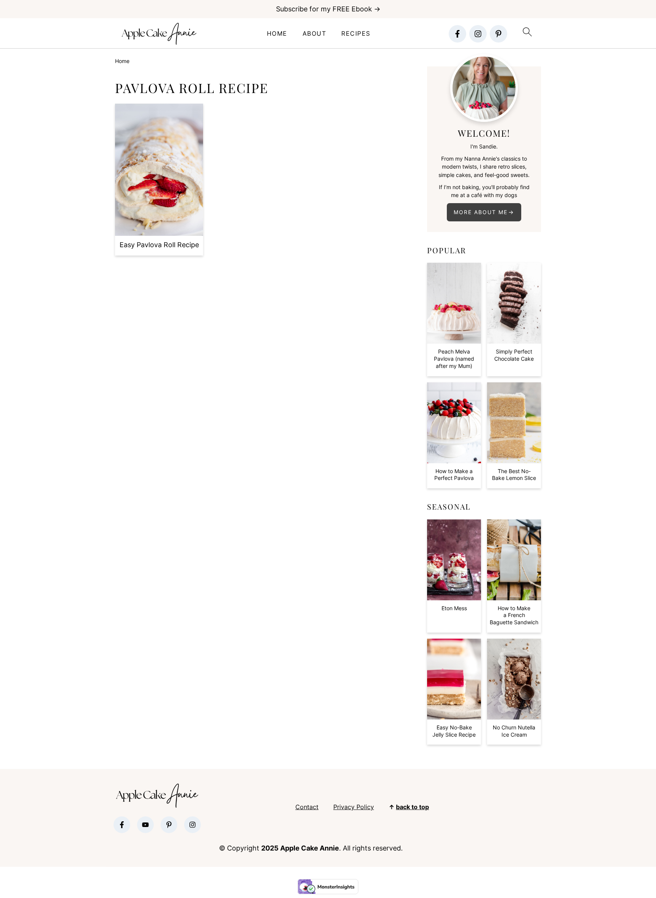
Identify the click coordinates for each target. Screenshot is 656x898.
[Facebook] (457, 34)
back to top (412, 807)
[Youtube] (145, 824)
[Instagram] (478, 34)
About (314, 33)
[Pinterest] (498, 34)
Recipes (356, 33)
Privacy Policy (353, 807)
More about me (481, 212)
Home (277, 33)
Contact (307, 807)
